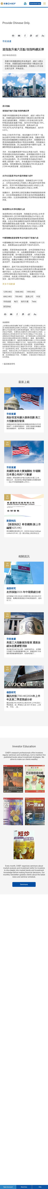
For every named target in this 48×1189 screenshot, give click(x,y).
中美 (38, 296)
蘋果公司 (29, 296)
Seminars (24, 884)
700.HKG (18, 296)
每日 (16, 301)
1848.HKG (19, 292)
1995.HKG (31, 292)
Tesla (34, 301)
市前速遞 (7, 301)
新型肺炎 (7, 306)
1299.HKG (7, 292)
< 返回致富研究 (8, 364)
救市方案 (25, 301)
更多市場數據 (8, 284)
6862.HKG (7, 296)
